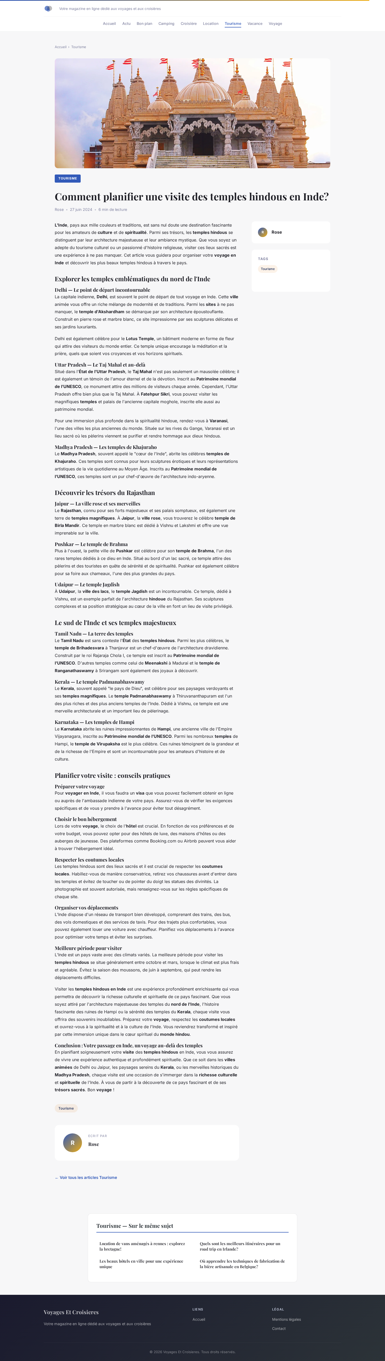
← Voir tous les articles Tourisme (86, 1177)
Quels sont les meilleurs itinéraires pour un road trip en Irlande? (240, 1246)
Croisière (189, 23)
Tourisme (233, 23)
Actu (126, 23)
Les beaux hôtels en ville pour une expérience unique (141, 1263)
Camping (166, 23)
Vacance (255, 23)
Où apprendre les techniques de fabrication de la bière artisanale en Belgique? (242, 1263)
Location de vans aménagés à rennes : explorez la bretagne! (142, 1246)
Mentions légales (286, 1319)
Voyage (275, 23)
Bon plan (144, 23)
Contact (279, 1328)
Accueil (109, 23)
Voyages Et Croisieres (71, 1311)
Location (210, 23)
